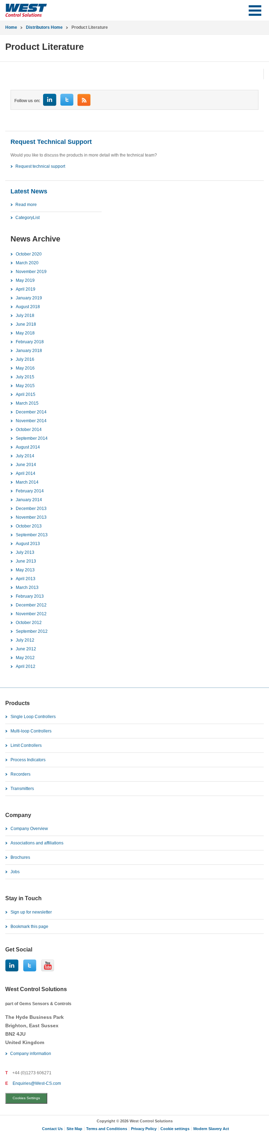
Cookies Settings (26, 1098)
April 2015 (25, 394)
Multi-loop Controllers (31, 731)
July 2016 (25, 359)
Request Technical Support (51, 141)
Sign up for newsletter (31, 912)
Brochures (20, 857)
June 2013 (26, 561)
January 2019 (29, 298)
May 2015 (25, 385)
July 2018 (25, 315)
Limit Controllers (26, 745)
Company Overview (29, 828)
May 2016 (25, 368)
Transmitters (22, 788)
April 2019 (25, 289)
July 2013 (25, 552)
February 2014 (30, 491)
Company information (30, 1053)
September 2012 (32, 631)
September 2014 (32, 438)
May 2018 (25, 333)
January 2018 (29, 350)
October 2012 (29, 622)
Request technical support (40, 166)
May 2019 (25, 280)
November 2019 (31, 271)
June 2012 (26, 648)
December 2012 (31, 605)
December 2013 (31, 508)
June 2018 (26, 324)
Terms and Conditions (106, 1129)
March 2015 (27, 403)
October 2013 (29, 526)
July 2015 (25, 376)
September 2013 (32, 534)
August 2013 (28, 543)
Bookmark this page (29, 926)
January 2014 (29, 499)
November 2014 (31, 420)
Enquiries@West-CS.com (37, 1083)
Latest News (29, 191)
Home (11, 27)
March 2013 (27, 587)
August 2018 (28, 306)
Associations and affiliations (37, 843)
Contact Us (52, 1129)
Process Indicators (28, 759)
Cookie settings (174, 1129)
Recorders (20, 774)
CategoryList (27, 217)
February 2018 (30, 341)
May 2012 (25, 657)
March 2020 (27, 262)
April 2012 (25, 666)
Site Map (74, 1129)
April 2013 (25, 578)
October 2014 (29, 429)
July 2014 (25, 455)
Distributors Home (44, 27)
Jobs (15, 871)
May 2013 (25, 570)
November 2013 (31, 517)
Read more (26, 204)
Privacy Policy (144, 1129)
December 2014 (31, 412)
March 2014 (27, 482)
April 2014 (25, 473)
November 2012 (31, 613)
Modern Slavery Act (211, 1129)
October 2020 (29, 254)
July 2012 (25, 640)
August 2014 (28, 447)
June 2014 (26, 464)
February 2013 (30, 596)
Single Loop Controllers (33, 716)
